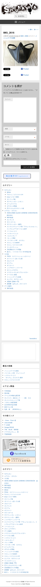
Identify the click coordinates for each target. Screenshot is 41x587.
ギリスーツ (10, 265)
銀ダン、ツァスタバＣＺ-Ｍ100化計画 (19, 252)
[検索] (15, 16)
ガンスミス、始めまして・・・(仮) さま (17, 398)
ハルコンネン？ (12, 236)
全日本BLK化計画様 (10, 405)
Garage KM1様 (9, 427)
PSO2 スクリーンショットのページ (19, 256)
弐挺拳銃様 (7, 434)
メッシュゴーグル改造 (14, 277)
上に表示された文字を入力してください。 (15, 159)
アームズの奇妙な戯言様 (12, 395)
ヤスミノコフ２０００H (12, 380)
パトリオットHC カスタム (15, 240)
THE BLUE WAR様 (11, 429)
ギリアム (10, 263)
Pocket (26, 69)
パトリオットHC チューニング (14, 373)
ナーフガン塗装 (12, 275)
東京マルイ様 (8, 407)
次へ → (36, 29)
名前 (6, 129)
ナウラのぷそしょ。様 (11, 432)
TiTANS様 (7, 391)
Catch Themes (26, 584)
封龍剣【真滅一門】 (13, 281)
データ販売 (7, 286)
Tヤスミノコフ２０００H (15, 194)
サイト (7, 145)
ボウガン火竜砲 (12, 206)
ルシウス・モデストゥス (15, 279)
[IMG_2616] (20, 65)
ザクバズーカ (11, 222)
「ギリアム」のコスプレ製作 (13, 378)
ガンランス (10, 220)
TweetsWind (33, 338)
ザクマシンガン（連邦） (15, 224)
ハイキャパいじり (12, 233)
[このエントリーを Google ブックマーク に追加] (22, 69)
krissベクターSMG (13, 197)
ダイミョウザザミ (12, 270)
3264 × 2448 (24, 36)
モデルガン (7, 190)
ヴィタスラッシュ (12, 247)
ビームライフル (12, 204)
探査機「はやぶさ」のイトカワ (17, 284)
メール (7, 137)
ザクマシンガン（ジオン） (15, 201)
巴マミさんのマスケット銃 (15, 208)
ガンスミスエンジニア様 (12, 400)
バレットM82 (11, 238)
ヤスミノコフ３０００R (14, 245)
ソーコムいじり (12, 231)
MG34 (9, 192)
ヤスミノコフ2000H (13, 243)
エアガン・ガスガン (10, 211)
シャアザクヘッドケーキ (15, 268)
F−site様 (7, 425)
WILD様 (6, 393)
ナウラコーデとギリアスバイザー (17, 272)
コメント (8, 99)
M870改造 (10, 217)
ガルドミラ (10, 261)
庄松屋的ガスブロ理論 (14, 249)
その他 (6, 254)
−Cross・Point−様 (10, 420)
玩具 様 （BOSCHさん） (13, 409)
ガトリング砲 (11, 199)
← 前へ (30, 29)
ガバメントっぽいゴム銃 (15, 258)
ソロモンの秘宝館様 (10, 402)
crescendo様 (8, 423)
